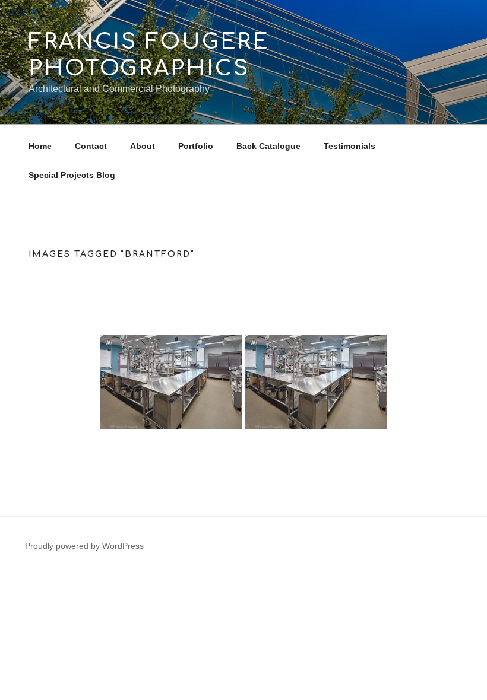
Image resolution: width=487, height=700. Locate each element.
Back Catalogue (268, 146)
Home (40, 146)
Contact (91, 146)
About (142, 146)
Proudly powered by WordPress (84, 546)
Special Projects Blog (72, 175)
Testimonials (349, 146)
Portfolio (195, 146)
